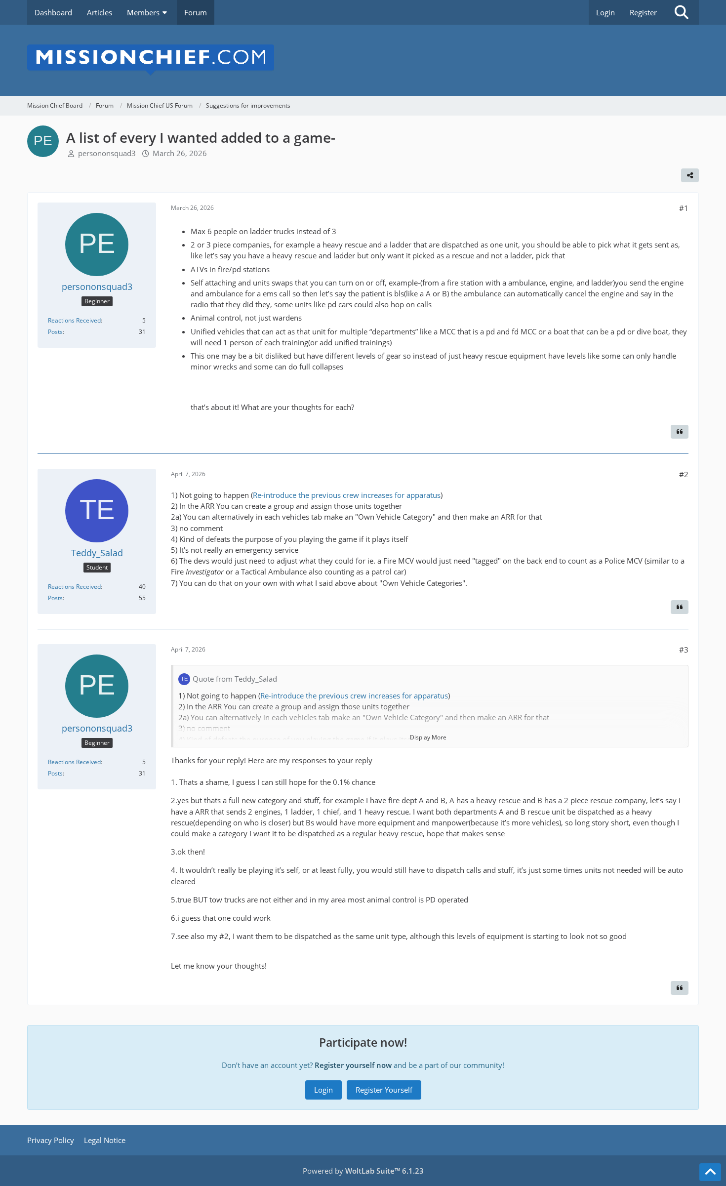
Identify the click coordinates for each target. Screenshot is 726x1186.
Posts (55, 331)
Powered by (363, 1171)
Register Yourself (384, 1090)
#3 (683, 649)
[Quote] (679, 432)
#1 (683, 208)
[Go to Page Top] (710, 1172)
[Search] (681, 12)
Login (605, 12)
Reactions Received (74, 320)
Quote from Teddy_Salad (235, 679)
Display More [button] (428, 737)
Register (643, 12)
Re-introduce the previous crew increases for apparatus (347, 495)
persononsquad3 (107, 153)
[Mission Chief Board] (363, 60)
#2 (683, 474)
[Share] (690, 175)
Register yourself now (353, 1065)
